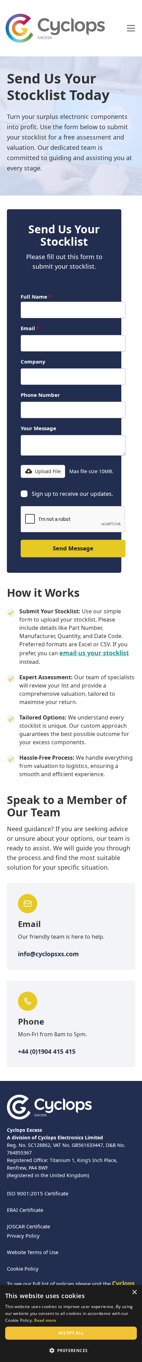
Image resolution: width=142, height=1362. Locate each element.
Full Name (36, 296)
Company (33, 361)
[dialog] (71, 1323)
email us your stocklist (94, 653)
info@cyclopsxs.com (48, 954)
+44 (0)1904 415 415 (46, 1051)
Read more (45, 1320)
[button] (129, 28)
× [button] (134, 1292)
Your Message (38, 428)
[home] (55, 28)
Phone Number (40, 394)
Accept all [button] (71, 1333)
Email (30, 328)
